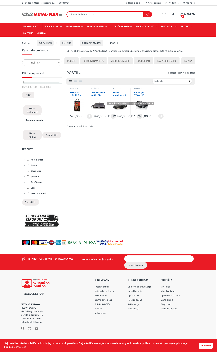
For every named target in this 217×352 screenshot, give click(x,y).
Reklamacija (133, 308)
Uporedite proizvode (170, 295)
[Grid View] (70, 81)
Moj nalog (190, 3)
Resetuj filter (52, 135)
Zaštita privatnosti (103, 300)
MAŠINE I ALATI (30, 26)
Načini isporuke (135, 291)
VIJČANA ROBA (122, 26)
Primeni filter (31, 202)
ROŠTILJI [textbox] (41, 62)
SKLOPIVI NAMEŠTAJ (94, 61)
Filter (28, 95)
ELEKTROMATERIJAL (97, 26)
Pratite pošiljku (154, 3)
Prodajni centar (102, 286)
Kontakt (98, 308)
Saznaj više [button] (20, 347)
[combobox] (104, 14)
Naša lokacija (134, 3)
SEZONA (185, 26)
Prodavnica (173, 3)
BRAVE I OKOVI (73, 26)
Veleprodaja (100, 313)
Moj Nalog (165, 286)
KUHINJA (66, 43)
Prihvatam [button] (206, 345)
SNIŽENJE (28, 33)
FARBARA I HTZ (52, 26)
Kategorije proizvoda (104, 291)
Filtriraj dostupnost (32, 110)
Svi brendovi (101, 295)
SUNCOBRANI (143, 61)
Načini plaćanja (135, 300)
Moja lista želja (167, 291)
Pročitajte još (159, 116)
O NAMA (41, 33)
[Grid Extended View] (80, 81)
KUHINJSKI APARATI (91, 43)
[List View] (75, 81)
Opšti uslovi (133, 295)
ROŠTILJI (74, 88)
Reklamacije (133, 304)
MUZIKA (188, 61)
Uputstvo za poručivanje (139, 286)
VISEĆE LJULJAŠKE (120, 61)
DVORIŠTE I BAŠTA (145, 26)
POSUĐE (71, 61)
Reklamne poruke (169, 308)
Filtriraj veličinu (32, 135)
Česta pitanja (167, 300)
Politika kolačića (102, 304)
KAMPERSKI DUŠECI (166, 61)
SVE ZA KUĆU (167, 26)
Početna (26, 43)
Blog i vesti (166, 304)
